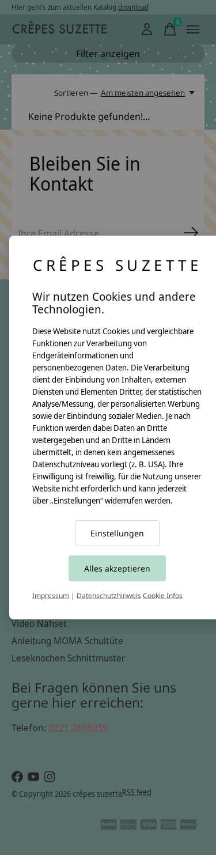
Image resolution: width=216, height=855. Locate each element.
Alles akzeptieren (117, 568)
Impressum (50, 595)
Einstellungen (117, 533)
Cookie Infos (163, 595)
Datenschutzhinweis (109, 595)
